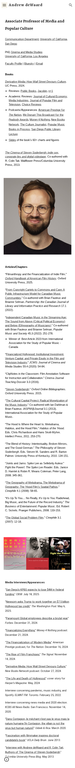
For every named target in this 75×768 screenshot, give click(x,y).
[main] (37, 24)
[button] (4, 5)
